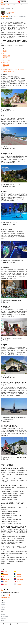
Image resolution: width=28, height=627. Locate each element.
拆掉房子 (5, 67)
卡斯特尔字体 (6, 55)
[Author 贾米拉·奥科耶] (3, 12)
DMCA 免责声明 (4, 616)
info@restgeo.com (5, 597)
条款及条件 (3, 618)
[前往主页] (7, 2)
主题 (3, 625)
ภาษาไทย (19, 584)
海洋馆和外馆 (6, 60)
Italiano (19, 576)
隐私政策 (3, 614)
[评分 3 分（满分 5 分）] (4, 16)
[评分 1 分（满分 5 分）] (1, 16)
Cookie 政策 (4, 620)
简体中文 (23, 2)
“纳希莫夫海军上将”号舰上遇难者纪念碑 (13, 69)
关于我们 (3, 602)
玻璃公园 (5, 62)
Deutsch (5, 574)
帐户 (10, 625)
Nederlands (20, 579)
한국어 (18, 582)
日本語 (5, 576)
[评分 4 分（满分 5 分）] (6, 16)
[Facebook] (7, 595)
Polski (5, 584)
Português (6, 579)
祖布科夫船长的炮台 (8, 71)
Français (19, 574)
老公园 (5, 51)
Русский (5, 582)
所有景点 (3, 609)
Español (19, 571)
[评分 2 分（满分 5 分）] (3, 16)
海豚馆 (5, 58)
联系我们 (3, 607)
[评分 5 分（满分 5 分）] (7, 16)
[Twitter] (9, 595)
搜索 (17, 625)
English (5, 571)
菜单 (24, 625)
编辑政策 (3, 604)
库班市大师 (6, 64)
